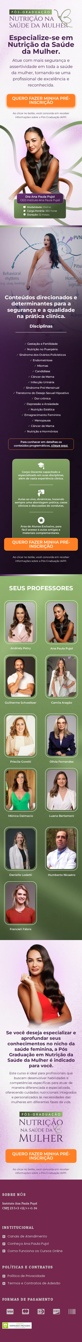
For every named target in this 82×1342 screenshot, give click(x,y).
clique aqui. (59, 445)
